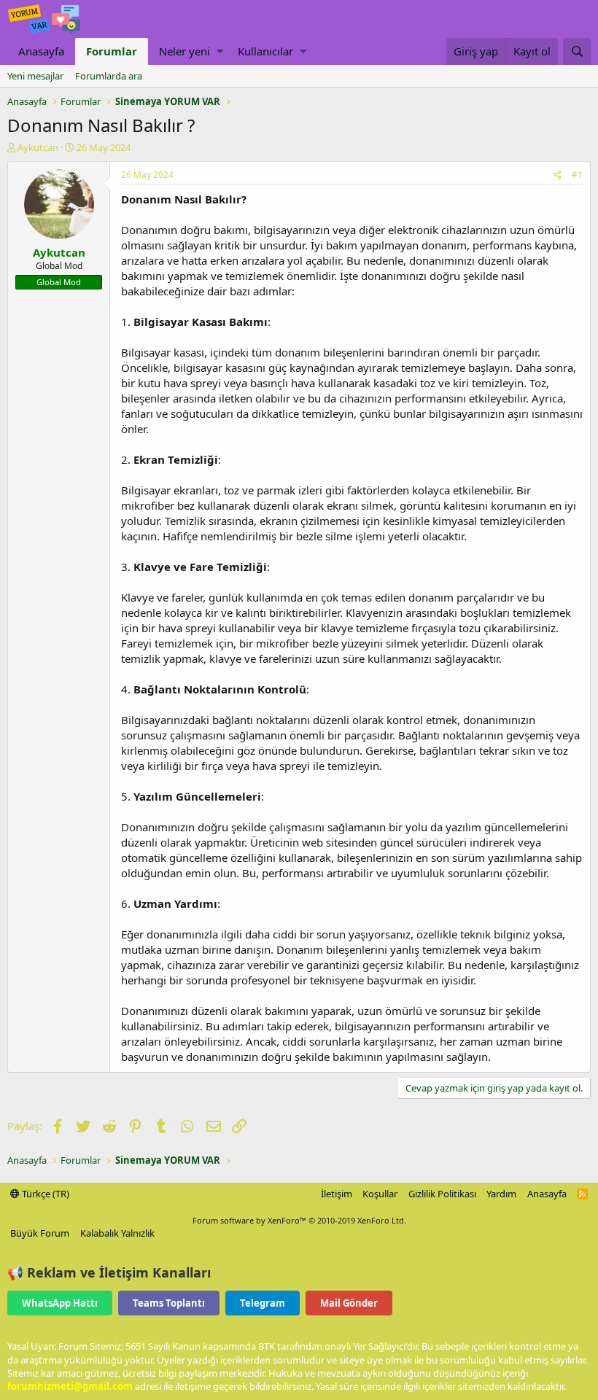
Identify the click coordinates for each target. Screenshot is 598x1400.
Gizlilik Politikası (442, 1193)
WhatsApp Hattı (60, 1303)
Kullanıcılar (265, 51)
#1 (577, 174)
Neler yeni (184, 51)
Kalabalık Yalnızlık (117, 1233)
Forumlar (111, 51)
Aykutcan (38, 147)
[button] (220, 51)
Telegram (262, 1303)
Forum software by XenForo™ (299, 1220)
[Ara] (577, 51)
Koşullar (379, 1193)
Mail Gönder (349, 1303)
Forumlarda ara (108, 75)
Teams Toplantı (169, 1303)
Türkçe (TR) (44, 1193)
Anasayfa (41, 51)
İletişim (336, 1193)
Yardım (501, 1193)
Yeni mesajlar (35, 75)
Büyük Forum (39, 1233)
